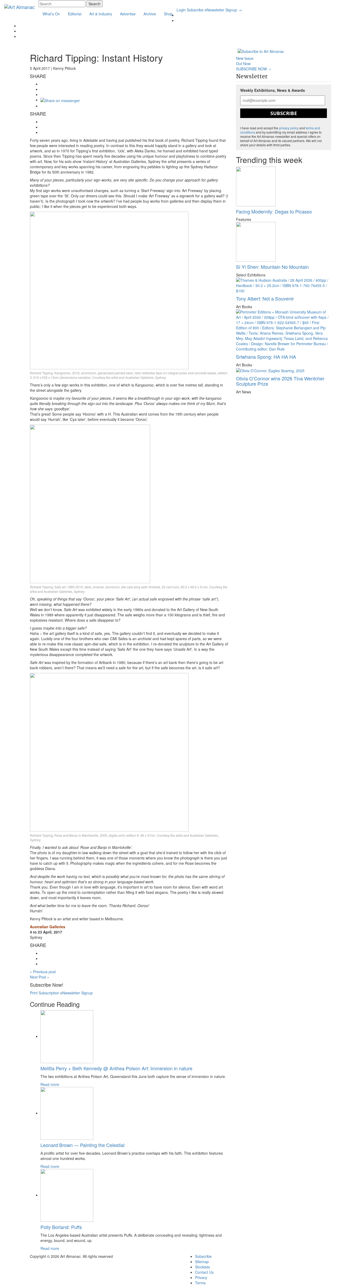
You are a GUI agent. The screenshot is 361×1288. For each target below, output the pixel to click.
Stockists (202, 1266)
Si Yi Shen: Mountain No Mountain (272, 266)
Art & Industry (100, 13)
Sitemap (202, 1261)
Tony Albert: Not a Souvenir (265, 298)
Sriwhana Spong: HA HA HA (266, 356)
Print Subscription (44, 992)
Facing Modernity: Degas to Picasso (274, 211)
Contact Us (204, 1272)
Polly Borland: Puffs (61, 1226)
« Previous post (43, 971)
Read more (49, 1084)
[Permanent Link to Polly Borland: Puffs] (66, 1195)
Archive (150, 13)
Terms (200, 1282)
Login (181, 9)
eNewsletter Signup (223, 9)
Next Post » (39, 977)
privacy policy (289, 128)
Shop (168, 13)
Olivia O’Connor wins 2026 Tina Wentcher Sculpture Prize (280, 381)
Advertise (128, 13)
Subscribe (195, 9)
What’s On (51, 13)
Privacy (201, 1277)
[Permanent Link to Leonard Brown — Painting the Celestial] (66, 1113)
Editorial (74, 13)
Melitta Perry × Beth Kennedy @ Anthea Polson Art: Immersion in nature (116, 1068)
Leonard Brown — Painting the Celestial (82, 1144)
